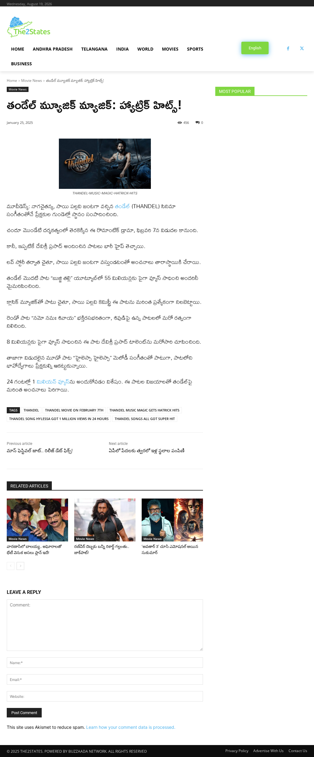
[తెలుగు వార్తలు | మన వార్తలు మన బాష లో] (43, 27)
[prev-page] (10, 566)
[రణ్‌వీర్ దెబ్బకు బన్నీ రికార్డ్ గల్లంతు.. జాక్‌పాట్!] (105, 520)
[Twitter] (302, 48)
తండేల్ (123, 206)
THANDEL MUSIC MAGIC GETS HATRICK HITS (144, 410)
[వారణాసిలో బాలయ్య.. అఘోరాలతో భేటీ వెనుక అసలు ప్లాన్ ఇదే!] (37, 520)
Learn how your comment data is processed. (130, 727)
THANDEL (31, 410)
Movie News (31, 80)
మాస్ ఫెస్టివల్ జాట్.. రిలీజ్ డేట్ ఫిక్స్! (40, 450)
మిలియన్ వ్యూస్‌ (53, 381)
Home (12, 80)
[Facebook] (288, 48)
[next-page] (20, 566)
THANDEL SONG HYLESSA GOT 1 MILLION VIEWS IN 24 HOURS (59, 418)
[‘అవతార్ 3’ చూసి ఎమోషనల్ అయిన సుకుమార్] (172, 520)
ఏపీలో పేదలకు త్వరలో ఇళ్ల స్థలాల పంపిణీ (146, 450)
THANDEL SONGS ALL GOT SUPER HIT (145, 418)
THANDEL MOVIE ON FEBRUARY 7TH (74, 410)
